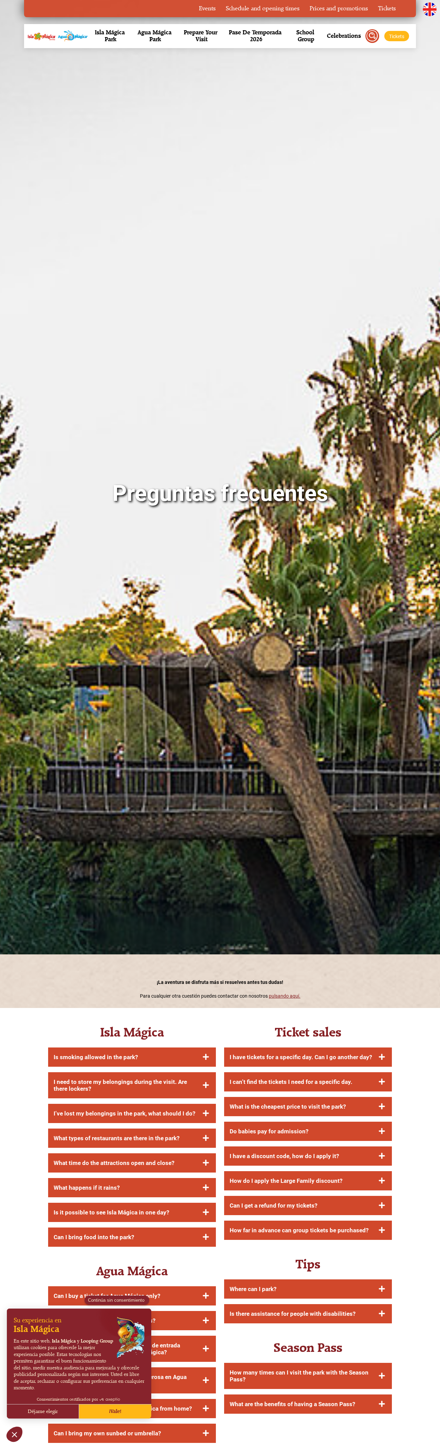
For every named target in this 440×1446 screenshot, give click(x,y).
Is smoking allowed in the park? (96, 1057)
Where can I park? (253, 1289)
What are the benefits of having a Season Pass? (292, 1404)
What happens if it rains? (87, 1187)
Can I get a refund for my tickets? (273, 1205)
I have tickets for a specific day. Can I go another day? (301, 1057)
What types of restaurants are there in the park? (116, 1138)
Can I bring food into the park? (94, 1237)
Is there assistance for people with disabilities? (292, 1313)
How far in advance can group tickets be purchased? (299, 1230)
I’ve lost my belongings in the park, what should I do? (124, 1113)
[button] (110, 36)
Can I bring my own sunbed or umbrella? (107, 1433)
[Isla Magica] (56, 36)
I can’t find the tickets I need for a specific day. (291, 1081)
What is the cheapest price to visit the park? (288, 1106)
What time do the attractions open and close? (114, 1162)
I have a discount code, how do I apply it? (284, 1156)
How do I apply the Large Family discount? (286, 1180)
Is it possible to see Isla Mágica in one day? (111, 1212)
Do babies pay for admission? (269, 1131)
